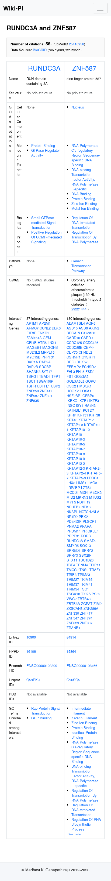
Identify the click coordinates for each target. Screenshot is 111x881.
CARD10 (73, 337)
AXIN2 (94, 328)
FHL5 (80, 371)
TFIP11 (94, 564)
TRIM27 (73, 579)
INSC (71, 405)
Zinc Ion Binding (84, 203)
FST (70, 376)
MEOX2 (95, 492)
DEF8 (71, 361)
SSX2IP (85, 555)
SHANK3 (33, 371)
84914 (71, 637)
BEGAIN (73, 332)
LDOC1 (92, 477)
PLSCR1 (89, 521)
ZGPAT (86, 603)
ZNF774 (86, 618)
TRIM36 (86, 579)
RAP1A (32, 361)
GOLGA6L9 (75, 381)
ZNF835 (32, 400)
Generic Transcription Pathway (81, 265)
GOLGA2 (81, 376)
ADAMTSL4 (76, 323)
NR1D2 (72, 516)
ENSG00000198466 (82, 665)
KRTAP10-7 (76, 448)
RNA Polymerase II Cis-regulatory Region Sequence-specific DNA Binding (86, 155)
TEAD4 (44, 376)
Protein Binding (43, 145)
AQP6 (90, 323)
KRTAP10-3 (76, 439)
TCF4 (71, 564)
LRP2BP (73, 487)
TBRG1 (32, 376)
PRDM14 (74, 531)
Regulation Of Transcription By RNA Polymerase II (86, 237)
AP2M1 (45, 323)
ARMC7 (32, 328)
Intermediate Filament (81, 711)
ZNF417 (46, 390)
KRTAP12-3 (76, 468)
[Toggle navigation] (100, 8)
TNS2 (83, 569)
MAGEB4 (33, 347)
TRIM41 (86, 584)
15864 (71, 651)
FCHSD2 (89, 366)
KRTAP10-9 (76, 458)
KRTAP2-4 (78, 473)
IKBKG (72, 400)
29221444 (78, 308)
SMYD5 (73, 545)
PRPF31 (48, 357)
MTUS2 (95, 497)
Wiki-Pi (13, 8)
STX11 (72, 560)
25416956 (76, 44)
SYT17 (46, 371)
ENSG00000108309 (41, 665)
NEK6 (86, 506)
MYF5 (71, 502)
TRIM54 (73, 589)
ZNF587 (84, 67)
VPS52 (94, 593)
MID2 (71, 497)
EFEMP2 (74, 366)
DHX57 (82, 361)
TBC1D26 (85, 560)
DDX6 (56, 328)
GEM (47, 337)
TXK (84, 593)
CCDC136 (90, 342)
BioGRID (40, 49)
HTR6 (42, 342)
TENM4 (82, 564)
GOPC (90, 381)
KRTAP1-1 (86, 419)
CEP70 (72, 352)
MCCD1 (73, 492)
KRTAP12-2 (76, 463)
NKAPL (72, 511)
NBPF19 (83, 502)
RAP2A (45, 361)
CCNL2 (45, 328)
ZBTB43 (84, 598)
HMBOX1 (84, 386)
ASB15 (72, 328)
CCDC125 (74, 342)
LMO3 (92, 482)
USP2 (55, 386)
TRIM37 (73, 584)
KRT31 (82, 415)
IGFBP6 (87, 395)
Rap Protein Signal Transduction (45, 711)
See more (74, 834)
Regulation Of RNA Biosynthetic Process (86, 824)
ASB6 (83, 328)
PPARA (86, 526)
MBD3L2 (33, 352)
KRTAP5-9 (78, 477)
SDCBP (45, 366)
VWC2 (72, 598)
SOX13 (85, 545)
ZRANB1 (73, 627)
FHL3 (71, 371)
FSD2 (89, 371)
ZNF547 (73, 618)
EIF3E (31, 332)
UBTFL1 (43, 386)
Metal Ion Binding (85, 208)
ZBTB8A (73, 603)
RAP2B (32, 366)
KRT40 (72, 419)
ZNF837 (86, 622)
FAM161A (34, 337)
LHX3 (71, 482)
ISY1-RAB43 (86, 405)
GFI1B (31, 342)
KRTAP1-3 (75, 424)
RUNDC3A (44, 67)
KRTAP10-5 (76, 444)
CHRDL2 (85, 352)
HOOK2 (73, 390)
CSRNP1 (74, 357)
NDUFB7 (73, 506)
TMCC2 (72, 569)
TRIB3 (72, 574)
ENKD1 (43, 332)
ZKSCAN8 (74, 608)
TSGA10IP (44, 381)
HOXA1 (85, 390)
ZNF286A (91, 608)
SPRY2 (87, 550)
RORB (86, 535)
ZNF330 (73, 613)
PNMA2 (73, 526)
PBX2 (83, 516)
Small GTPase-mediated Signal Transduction (43, 222)
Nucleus (77, 107)
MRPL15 (47, 352)
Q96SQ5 (73, 679)
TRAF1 (94, 569)
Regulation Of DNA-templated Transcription (83, 222)
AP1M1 (32, 323)
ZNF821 (46, 395)
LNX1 (52, 342)
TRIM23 (84, 574)
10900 (31, 637)
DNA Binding (81, 193)
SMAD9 (90, 540)
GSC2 (71, 386)
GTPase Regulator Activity (45, 153)
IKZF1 (83, 400)
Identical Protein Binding (84, 735)
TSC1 (30, 381)
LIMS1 (81, 482)
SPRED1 (74, 550)
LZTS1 (86, 487)
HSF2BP (73, 395)
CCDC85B (74, 347)
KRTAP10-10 (80, 429)
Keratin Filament (84, 717)
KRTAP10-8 (76, 453)
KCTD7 (88, 410)
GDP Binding (41, 717)
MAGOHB (50, 347)
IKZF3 (94, 400)
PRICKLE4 (90, 531)
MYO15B (33, 357)
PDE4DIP (74, 521)
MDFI (84, 492)
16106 (31, 651)
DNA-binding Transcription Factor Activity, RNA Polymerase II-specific (84, 179)
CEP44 (89, 347)
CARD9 (87, 337)
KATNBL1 (74, 410)
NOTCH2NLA (89, 511)
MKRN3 (82, 497)
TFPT (55, 376)
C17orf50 (88, 332)
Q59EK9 (33, 679)
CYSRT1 (88, 357)
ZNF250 (32, 390)
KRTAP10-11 (77, 434)
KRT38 (94, 415)
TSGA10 (73, 593)
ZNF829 (73, 622)
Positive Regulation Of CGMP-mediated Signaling (46, 237)
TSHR (31, 386)
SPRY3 (72, 555)
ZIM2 (97, 603)
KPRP (71, 415)
